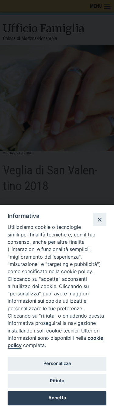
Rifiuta (57, 381)
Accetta (57, 398)
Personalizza (57, 363)
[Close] (99, 219)
